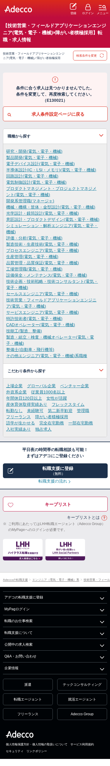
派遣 (27, 685)
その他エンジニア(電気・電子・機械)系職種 (46, 355)
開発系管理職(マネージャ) (30, 201)
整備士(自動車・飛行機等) (30, 349)
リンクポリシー (36, 751)
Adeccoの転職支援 (15, 580)
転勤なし (14, 410)
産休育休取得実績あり (26, 404)
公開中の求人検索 (18, 644)
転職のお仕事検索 (18, 621)
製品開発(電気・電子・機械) (32, 157)
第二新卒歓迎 (60, 410)
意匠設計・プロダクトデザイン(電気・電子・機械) (52, 219)
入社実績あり (18, 429)
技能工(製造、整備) (24, 331)
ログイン (88, 13)
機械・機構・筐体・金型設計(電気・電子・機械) (50, 207)
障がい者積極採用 (51, 416)
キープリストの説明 (104, 518)
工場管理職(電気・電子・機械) (34, 269)
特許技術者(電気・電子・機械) (34, 318)
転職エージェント (28, 699)
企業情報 (11, 668)
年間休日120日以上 (24, 398)
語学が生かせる (20, 423)
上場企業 (14, 385)
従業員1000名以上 (48, 392)
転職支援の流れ (52, 481)
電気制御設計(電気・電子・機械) (36, 182)
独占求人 (43, 429)
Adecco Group (82, 714)
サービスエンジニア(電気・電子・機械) (42, 312)
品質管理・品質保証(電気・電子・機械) (42, 262)
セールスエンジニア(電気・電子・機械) (42, 293)
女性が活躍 (56, 398)
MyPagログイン (17, 609)
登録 (73, 13)
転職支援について (18, 633)
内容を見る (55, 136)
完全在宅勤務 (51, 423)
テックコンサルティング (82, 685)
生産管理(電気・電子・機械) (32, 256)
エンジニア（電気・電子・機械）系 (55, 580)
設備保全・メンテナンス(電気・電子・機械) (46, 275)
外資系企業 (16, 392)
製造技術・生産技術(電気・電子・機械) (42, 244)
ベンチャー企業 (74, 385)
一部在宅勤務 (80, 423)
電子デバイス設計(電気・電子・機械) (40, 163)
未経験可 (35, 410)
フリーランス (18, 416)
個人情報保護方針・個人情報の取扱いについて (36, 744)
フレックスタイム (68, 404)
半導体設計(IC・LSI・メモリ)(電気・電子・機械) (51, 170)
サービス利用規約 (82, 744)
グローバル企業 (41, 385)
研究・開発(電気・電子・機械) (34, 151)
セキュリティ (14, 751)
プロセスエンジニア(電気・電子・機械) (42, 250)
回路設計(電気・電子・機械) (32, 176)
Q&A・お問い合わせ (20, 656)
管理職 (83, 410)
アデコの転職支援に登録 (23, 597)
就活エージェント (82, 699)
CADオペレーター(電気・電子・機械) (40, 324)
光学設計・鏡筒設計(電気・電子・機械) (42, 213)
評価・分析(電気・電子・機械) (34, 238)
